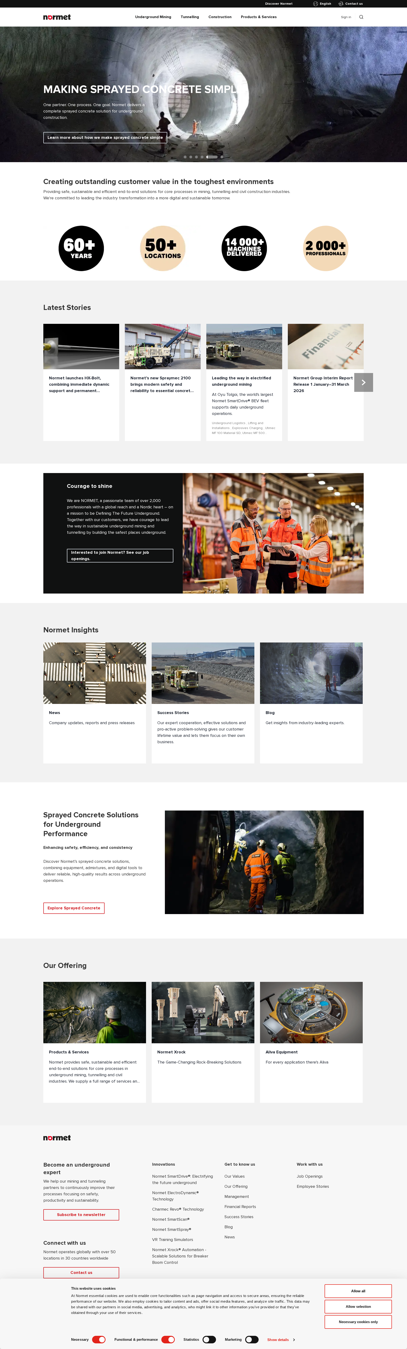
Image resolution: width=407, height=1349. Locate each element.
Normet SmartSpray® (171, 1229)
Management (236, 1196)
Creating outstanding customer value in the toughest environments (158, 181)
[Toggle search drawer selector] (361, 17)
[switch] (168, 1339)
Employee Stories (313, 1186)
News (229, 1237)
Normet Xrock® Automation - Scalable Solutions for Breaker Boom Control (180, 1256)
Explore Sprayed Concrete (74, 908)
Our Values (234, 1176)
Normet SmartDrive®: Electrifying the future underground (182, 1179)
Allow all (358, 1291)
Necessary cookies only (358, 1322)
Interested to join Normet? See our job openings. (110, 555)
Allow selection (358, 1307)
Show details (278, 1340)
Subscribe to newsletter (81, 1214)
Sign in (346, 17)
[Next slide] (392, 94)
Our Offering (236, 1186)
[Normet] (57, 17)
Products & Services (259, 17)
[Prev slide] (15, 94)
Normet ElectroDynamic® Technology (175, 1196)
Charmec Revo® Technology (178, 1209)
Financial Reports (240, 1206)
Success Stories (238, 1216)
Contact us (354, 4)
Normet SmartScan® (171, 1219)
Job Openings (310, 1176)
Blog (228, 1226)
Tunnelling (190, 17)
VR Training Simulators (172, 1239)
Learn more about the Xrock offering (85, 137)
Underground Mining (153, 17)
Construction (220, 17)
